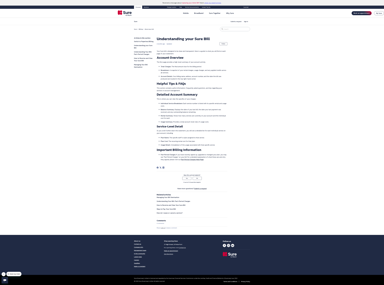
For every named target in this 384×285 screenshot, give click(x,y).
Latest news (138, 257)
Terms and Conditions (230, 281)
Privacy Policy (245, 281)
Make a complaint (139, 266)
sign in (163, 228)
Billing (141, 29)
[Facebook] (157, 167)
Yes (187, 178)
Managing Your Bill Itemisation (141, 65)
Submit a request (236, 21)
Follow (223, 44)
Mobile (186, 13)
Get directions (168, 254)
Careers (136, 260)
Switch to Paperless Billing (143, 41)
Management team (140, 250)
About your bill (149, 29)
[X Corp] (160, 167)
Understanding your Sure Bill (143, 46)
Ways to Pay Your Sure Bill (166, 209)
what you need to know (212, 3)
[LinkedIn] (163, 167)
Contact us (137, 244)
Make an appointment (171, 251)
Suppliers (137, 263)
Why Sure (230, 13)
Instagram (228, 245)
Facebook (224, 245)
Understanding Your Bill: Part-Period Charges (143, 53)
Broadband (198, 13)
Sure (135, 29)
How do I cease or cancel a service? (169, 213)
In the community (139, 254)
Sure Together (214, 13)
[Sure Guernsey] (125, 13)
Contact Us (182, 248)
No (197, 178)
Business (146, 7)
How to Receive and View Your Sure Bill (143, 59)
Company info (138, 247)
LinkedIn (232, 245)
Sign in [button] (246, 21)
